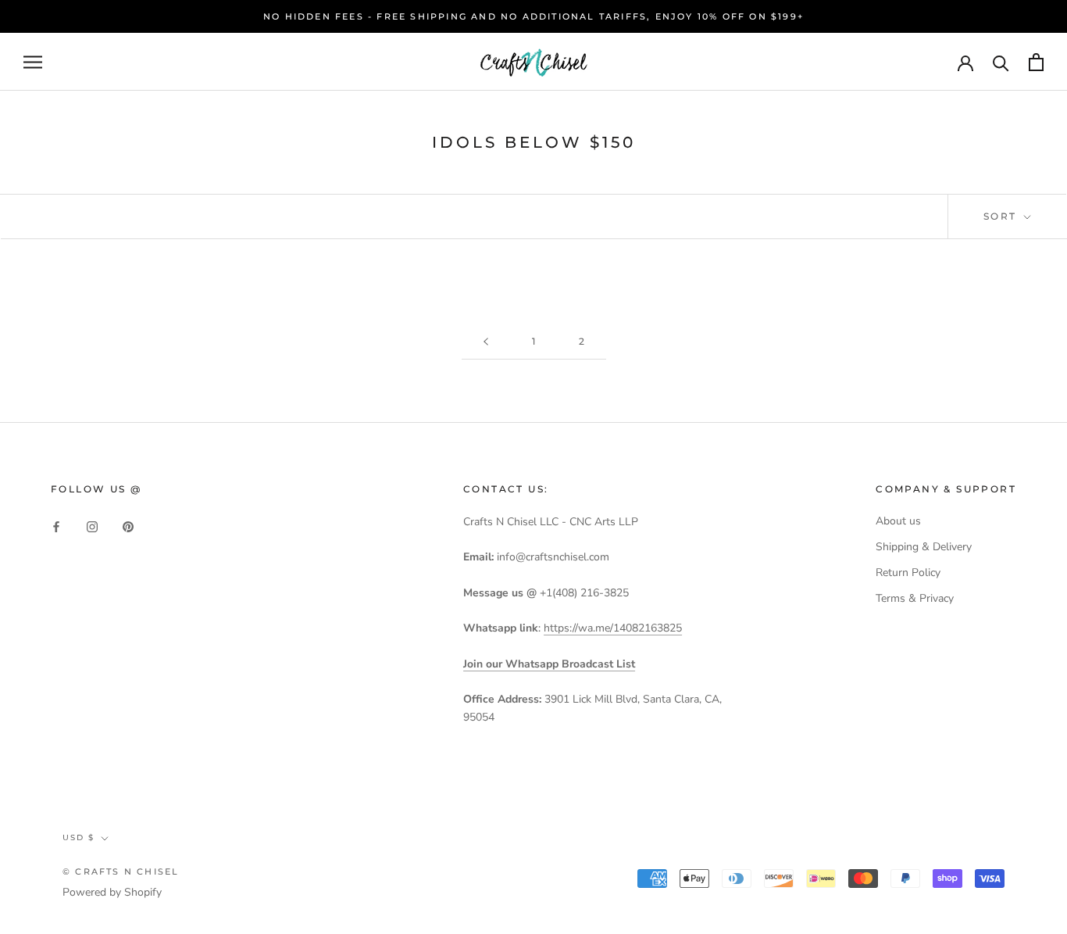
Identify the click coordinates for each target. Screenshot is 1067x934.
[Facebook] (56, 526)
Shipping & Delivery (924, 546)
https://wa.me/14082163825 (613, 628)
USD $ (78, 837)
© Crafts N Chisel (120, 871)
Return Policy (908, 572)
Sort (1002, 216)
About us (898, 521)
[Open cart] (1036, 62)
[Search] (1001, 62)
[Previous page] (486, 342)
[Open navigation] (32, 62)
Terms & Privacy (915, 598)
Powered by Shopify (112, 892)
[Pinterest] (128, 526)
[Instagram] (92, 526)
